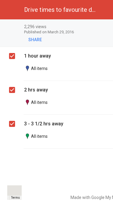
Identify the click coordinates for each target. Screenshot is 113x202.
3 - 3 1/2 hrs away (43, 124)
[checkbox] (12, 56)
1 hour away (37, 56)
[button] (9, 9)
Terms (15, 197)
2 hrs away (36, 90)
